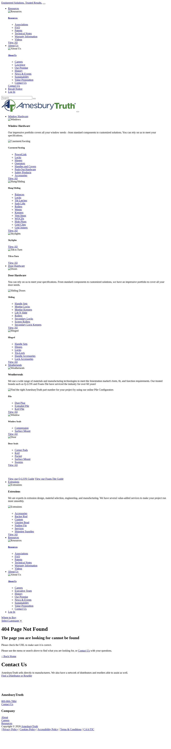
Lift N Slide (21, 312)
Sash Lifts (20, 203)
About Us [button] (13, 45)
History (19, 70)
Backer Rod (21, 516)
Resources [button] (13, 8)
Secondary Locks (24, 318)
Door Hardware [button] (16, 265)
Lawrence (20, 64)
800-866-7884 (8, 701)
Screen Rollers (22, 321)
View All (13, 42)
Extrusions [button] (13, 481)
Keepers (19, 212)
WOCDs (19, 218)
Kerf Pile (19, 409)
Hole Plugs (20, 221)
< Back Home (8, 656)
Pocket (18, 456)
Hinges (18, 160)
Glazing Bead (22, 522)
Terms (70, 729)
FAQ (17, 27)
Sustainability (22, 76)
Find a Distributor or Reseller (16, 675)
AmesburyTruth (29, 726)
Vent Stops (20, 215)
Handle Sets (21, 303)
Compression (22, 428)
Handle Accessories (25, 356)
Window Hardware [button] (18, 116)
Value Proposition (24, 79)
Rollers (18, 206)
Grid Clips (20, 224)
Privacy (10, 729)
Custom (19, 519)
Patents (18, 30)
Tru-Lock (20, 353)
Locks (18, 157)
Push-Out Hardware (25, 169)
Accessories (21, 175)
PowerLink (21, 154)
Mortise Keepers (23, 309)
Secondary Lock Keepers (28, 324)
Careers (19, 61)
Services (19, 528)
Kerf (17, 453)
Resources (13, 18)
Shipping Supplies (24, 531)
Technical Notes (23, 33)
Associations (21, 24)
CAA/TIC (88, 729)
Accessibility (47, 729)
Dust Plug (20, 402)
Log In (11, 91)
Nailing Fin (21, 525)
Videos (18, 39)
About (4, 717)
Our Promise (21, 67)
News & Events (23, 73)
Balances (19, 194)
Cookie (28, 729)
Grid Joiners (21, 227)
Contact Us (21, 82)
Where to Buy (8, 617)
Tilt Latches (21, 200)
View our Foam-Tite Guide (49, 478)
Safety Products (23, 172)
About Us (12, 55)
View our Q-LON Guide (21, 478)
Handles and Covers (25, 166)
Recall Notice (15, 88)
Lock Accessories (24, 359)
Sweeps (19, 462)
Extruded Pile (22, 406)
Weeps (18, 209)
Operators (20, 163)
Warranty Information (26, 36)
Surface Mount (22, 431)
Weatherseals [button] (15, 365)
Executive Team (23, 590)
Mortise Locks (22, 306)
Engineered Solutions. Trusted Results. (21, 2)
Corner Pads (21, 450)
